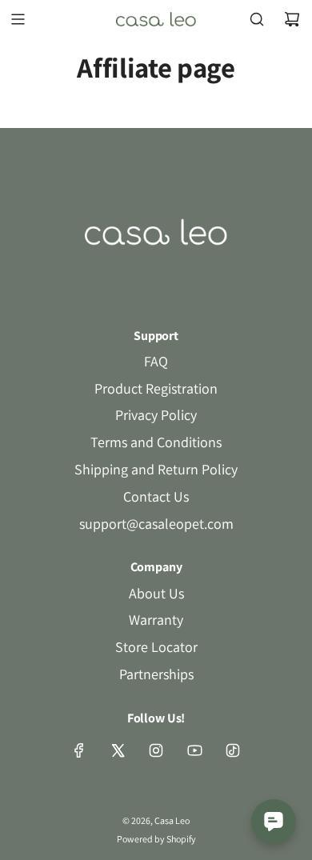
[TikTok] (232, 750)
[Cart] (292, 19)
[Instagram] (156, 750)
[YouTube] (194, 750)
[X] (117, 750)
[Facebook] (79, 750)
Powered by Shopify (156, 839)
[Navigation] (17, 19)
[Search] (256, 19)
